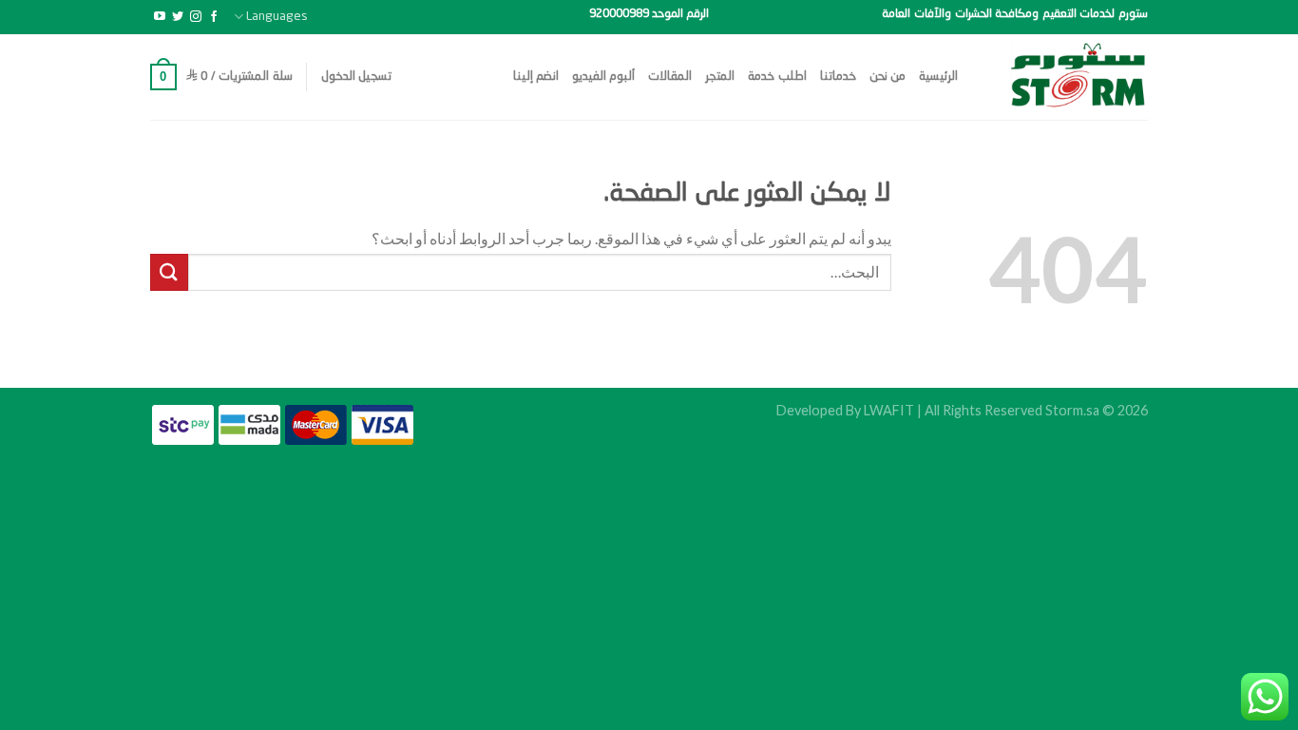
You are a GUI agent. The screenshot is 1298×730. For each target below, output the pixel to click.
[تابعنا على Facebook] (214, 17)
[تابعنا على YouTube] (159, 17)
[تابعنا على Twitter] (177, 17)
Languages (277, 16)
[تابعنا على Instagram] (195, 17)
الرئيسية (938, 76)
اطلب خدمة (777, 76)
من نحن (887, 76)
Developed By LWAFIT (845, 410)
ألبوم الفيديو (603, 76)
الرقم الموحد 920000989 (649, 14)
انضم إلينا (536, 76)
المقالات (670, 76)
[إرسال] (169, 272)
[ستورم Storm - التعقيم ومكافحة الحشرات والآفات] (1067, 77)
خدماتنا (838, 76)
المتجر (720, 76)
